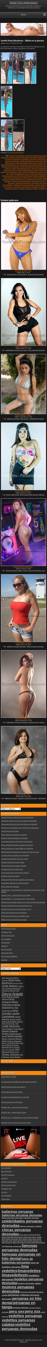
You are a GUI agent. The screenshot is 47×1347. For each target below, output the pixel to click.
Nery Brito (15, 1043)
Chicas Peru (5, 943)
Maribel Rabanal (10, 1031)
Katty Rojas (6, 1024)
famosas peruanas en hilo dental (27, 183)
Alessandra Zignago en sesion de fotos (15, 883)
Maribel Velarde (8, 1034)
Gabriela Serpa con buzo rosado (12, 862)
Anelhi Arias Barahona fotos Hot (31, 167)
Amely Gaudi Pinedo (12, 494)
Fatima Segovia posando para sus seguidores (17, 817)
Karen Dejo (6, 1021)
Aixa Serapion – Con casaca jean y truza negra (18, 899)
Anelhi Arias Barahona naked (27, 170)
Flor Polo (14, 1008)
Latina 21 (4, 946)
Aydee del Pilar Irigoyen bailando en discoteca (17, 880)
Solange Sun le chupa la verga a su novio (16, 1123)
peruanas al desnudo (28, 1292)
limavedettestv (7, 185)
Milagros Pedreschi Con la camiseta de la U (16, 906)
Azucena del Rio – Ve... (23, 271)
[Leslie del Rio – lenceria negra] (23, 760)
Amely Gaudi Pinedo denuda (29, 494)
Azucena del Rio (17, 983)
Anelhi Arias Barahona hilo (21, 168)
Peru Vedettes (6, 939)
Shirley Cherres (10, 1054)
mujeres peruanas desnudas (32, 570)
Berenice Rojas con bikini (10, 876)
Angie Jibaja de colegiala (10, 887)
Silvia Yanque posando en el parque (14, 835)
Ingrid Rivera (7, 1011)
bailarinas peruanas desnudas (16, 646)
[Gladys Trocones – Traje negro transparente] (23, 312)
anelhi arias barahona (17, 156)
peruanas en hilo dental (22, 187)
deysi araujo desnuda (16, 1241)
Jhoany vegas (15, 1019)
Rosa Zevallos (14, 1047)
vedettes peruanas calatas (28, 189)
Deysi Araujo (12, 994)
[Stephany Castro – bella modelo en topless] (23, 684)
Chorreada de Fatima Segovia (12, 1092)
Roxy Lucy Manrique (8, 1049)
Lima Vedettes (6, 1196)
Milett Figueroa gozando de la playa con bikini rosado (20, 852)
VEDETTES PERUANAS (23, 2)
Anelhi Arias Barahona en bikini (26, 163)
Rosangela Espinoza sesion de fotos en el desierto (19, 824)
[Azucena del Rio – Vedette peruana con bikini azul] (23, 236)
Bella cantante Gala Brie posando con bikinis (17, 845)
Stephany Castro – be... (23, 719)
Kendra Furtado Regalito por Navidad (14, 838)
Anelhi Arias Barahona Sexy (19, 174)
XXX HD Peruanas (7, 936)
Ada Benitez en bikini (8, 1077)
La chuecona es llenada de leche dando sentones (19, 1082)
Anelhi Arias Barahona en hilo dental (14, 165)
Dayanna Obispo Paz (10, 991)
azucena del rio (22, 274)
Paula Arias (9, 1045)
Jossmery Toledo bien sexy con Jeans (14, 859)
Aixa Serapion (7, 978)
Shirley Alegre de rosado (10, 831)
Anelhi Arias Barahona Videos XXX (19, 178)
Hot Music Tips (6, 932)
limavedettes (29, 1271)
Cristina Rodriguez (13, 988)
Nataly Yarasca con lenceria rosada (13, 920)
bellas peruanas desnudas (35, 646)
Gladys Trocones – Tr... (23, 346)
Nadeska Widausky (14, 1041)
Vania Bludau (15, 1057)
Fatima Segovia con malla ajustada (13, 866)
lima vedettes (15, 1268)
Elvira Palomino (10, 1003)
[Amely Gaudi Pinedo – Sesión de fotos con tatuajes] (23, 456)
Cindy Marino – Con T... (23, 643)
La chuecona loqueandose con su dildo (15, 1097)
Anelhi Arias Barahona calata (26, 157)
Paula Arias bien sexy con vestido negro (15, 916)
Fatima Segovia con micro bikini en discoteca (17, 849)
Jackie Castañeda (11, 1015)
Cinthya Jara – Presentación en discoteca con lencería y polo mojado (23, 891)
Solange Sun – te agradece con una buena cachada (19, 1118)
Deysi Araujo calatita (35, 1237)
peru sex (16, 1311)
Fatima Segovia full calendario (12, 1102)
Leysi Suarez (7, 1029)
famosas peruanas (38, 181)
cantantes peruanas (31, 1218)
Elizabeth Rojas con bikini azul (12, 869)
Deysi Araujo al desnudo (27, 1235)
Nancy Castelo (6, 1043)
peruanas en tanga (38, 187)
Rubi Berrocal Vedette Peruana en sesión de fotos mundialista (23, 902)
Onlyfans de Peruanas (9, 1182)
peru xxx (10, 187)
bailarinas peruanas (13, 419)
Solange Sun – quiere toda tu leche (13, 1112)
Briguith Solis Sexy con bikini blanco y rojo (16, 909)
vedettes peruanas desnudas (19, 1326)
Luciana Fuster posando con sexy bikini (15, 855)
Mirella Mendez (14, 1036)
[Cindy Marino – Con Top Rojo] (23, 608)
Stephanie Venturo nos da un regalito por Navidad (19, 821)
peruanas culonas (19, 1295)
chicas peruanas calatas (31, 1226)
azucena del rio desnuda (35, 274)
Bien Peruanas (6, 950)
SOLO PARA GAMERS (9, 956)
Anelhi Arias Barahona (16, 153)
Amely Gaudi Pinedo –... (23, 491)
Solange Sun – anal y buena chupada (14, 1107)
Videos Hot (9, 1073)
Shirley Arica (14, 1052)
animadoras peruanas (34, 179)
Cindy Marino (9, 985)
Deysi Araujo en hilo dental (26, 1242)
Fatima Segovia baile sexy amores (13, 1087)
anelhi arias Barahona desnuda (31, 161)
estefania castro (33, 722)
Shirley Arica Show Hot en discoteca (14, 913)
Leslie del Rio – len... (23, 795)
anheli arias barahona (18, 179)
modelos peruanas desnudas (23, 185)
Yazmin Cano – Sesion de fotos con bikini (16, 895)
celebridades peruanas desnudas (16, 350)
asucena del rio (12, 274)
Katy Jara (14, 1024)
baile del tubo (24, 419)
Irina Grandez (10, 1012)
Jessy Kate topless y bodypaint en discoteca (16, 842)
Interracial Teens (7, 953)
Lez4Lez (4, 960)
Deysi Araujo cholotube (10, 1239)
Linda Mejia (18, 1029)
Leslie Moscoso (11, 1026)
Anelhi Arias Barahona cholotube (16, 159)
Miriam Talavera (8, 1039)
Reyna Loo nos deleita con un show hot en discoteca (20, 828)
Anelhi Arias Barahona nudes (11, 172)
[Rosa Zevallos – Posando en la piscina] (23, 384)
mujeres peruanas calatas (14, 570)
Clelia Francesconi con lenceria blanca (15, 873)
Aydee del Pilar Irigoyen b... (23, 567)
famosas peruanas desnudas (19, 1248)
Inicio (23, 15)
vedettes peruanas (11, 189)
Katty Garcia (17, 1021)
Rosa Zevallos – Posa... (23, 415)
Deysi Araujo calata (20, 1237)
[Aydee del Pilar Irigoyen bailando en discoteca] (23, 532)
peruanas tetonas (20, 1308)
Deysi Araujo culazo (25, 1239)
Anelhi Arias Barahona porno (32, 172)
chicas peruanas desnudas (21, 181)
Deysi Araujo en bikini (9, 1242)
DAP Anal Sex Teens (8, 929)
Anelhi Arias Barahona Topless (27, 176)
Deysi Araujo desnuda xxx (33, 1241)
